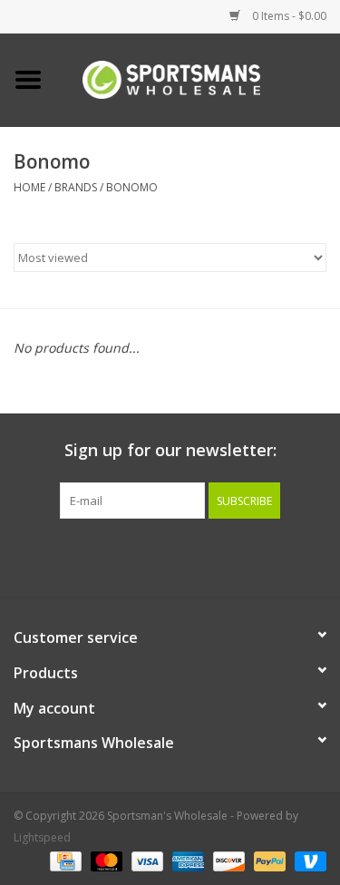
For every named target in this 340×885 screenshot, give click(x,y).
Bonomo (132, 187)
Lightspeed (42, 837)
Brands (75, 187)
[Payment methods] (63, 860)
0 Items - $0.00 (287, 16)
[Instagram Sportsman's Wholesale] (186, 555)
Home (29, 187)
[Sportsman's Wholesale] (198, 78)
